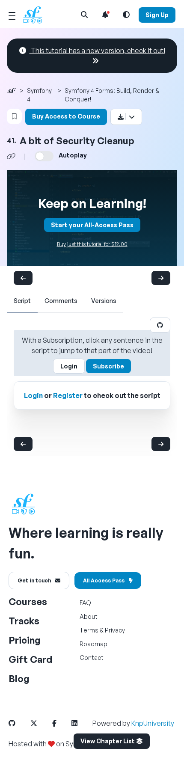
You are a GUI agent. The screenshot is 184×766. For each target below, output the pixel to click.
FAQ (85, 602)
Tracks (24, 620)
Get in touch (34, 580)
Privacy (115, 630)
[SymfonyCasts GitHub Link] (19, 723)
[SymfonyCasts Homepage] (36, 14)
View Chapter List (108, 741)
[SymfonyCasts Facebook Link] (61, 723)
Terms (89, 630)
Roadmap (93, 643)
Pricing (25, 640)
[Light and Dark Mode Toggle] (126, 15)
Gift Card (30, 659)
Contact (92, 657)
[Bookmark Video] (14, 116)
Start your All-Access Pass (92, 225)
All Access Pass (104, 580)
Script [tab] (22, 300)
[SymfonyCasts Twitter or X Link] (40, 723)
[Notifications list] (105, 14)
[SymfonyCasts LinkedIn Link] (81, 723)
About (89, 616)
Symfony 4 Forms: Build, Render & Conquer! (112, 95)
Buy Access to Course (66, 116)
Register (68, 395)
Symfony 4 (39, 95)
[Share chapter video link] (11, 156)
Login (68, 366)
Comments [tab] (61, 300)
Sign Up (157, 14)
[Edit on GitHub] (160, 325)
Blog (19, 678)
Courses (28, 601)
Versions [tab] (103, 300)
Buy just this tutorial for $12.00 (92, 244)
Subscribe (108, 366)
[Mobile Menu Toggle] (12, 14)
